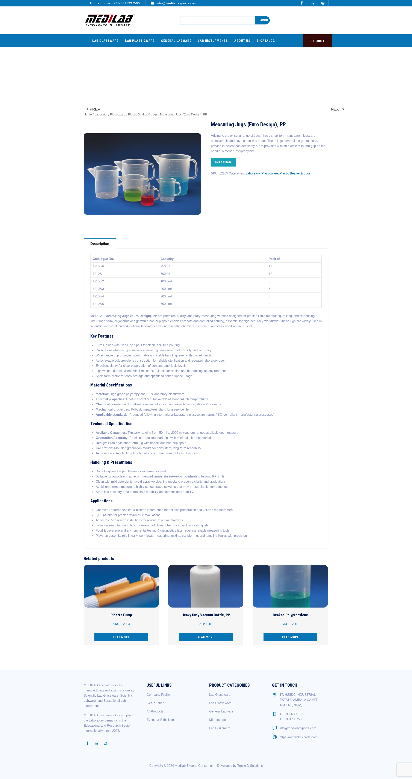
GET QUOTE (317, 41)
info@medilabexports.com (176, 3)
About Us (242, 41)
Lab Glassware (105, 41)
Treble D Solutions (250, 765)
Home (88, 114)
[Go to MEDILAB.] (254, 65)
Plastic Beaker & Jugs (143, 114)
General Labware (176, 41)
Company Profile (158, 694)
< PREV (93, 109)
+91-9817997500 (127, 3)
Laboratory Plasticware (110, 114)
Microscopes (218, 719)
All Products (155, 711)
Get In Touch (155, 703)
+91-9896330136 (291, 714)
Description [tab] (99, 244)
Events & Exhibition (160, 719)
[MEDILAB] (110, 20)
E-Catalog (266, 41)
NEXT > (338, 109)
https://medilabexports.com (299, 737)
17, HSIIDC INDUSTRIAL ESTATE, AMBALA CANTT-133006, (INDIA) (299, 700)
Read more (121, 637)
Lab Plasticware (140, 41)
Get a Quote (223, 162)
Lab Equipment (219, 728)
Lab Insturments (213, 41)
